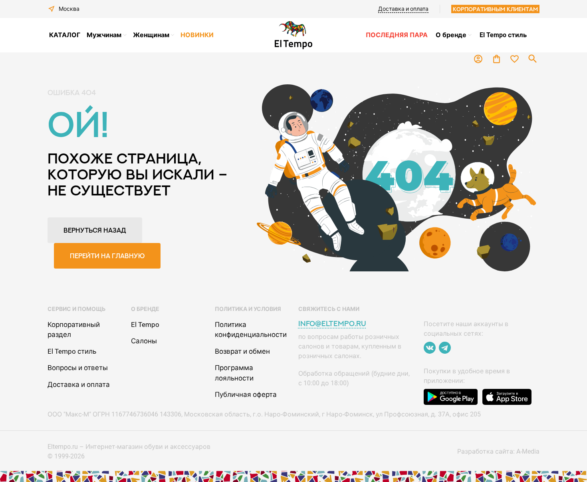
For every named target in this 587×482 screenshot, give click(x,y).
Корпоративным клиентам (495, 9)
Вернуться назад (94, 230)
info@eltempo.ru (332, 323)
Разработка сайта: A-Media (498, 451)
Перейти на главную (107, 256)
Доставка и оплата (403, 9)
